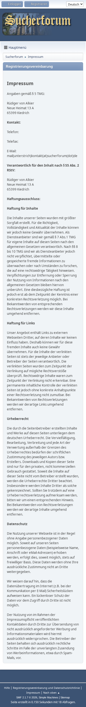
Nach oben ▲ (51, 692)
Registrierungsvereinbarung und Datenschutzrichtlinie (46, 688)
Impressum (33, 692)
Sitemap (65, 697)
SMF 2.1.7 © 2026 (26, 697)
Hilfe (7, 688)
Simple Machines (48, 697)
